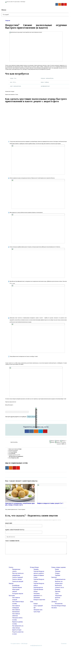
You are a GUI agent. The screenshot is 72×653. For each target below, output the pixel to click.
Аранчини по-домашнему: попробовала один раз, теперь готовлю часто (20, 504)
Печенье (57, 589)
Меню (3, 10)
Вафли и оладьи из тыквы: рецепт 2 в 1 (50, 503)
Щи (34, 607)
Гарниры (36, 569)
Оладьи (57, 573)
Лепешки (57, 571)
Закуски (7, 20)
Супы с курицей (38, 605)
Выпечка (54, 577)
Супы (31, 601)
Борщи (36, 603)
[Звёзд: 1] (52, 441)
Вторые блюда (34, 567)
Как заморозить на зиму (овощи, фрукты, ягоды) (17, 628)
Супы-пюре (37, 611)
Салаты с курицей (17, 577)
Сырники (57, 575)
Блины (57, 569)
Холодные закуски (17, 593)
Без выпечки (58, 603)
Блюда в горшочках (39, 599)
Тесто (56, 599)
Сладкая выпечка (60, 579)
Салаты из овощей (17, 581)
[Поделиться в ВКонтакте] (31, 431)
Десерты (54, 601)
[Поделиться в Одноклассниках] (36, 431)
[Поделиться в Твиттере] (40, 431)
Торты (57, 593)
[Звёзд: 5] (58, 442)
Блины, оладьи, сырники (59, 567)
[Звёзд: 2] (57, 441)
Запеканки (37, 597)
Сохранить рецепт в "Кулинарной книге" (17, 411)
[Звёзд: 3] (63, 441)
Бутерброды (15, 585)
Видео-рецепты (32, 416)
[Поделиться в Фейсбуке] (27, 431)
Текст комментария (12, 541)
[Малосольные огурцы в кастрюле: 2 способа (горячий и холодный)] (36, 408)
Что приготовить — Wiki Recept (19, 643)
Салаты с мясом (17, 579)
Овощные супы (38, 609)
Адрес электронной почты (14, 530)
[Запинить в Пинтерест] (45, 431)
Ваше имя (8, 523)
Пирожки (57, 591)
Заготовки (12, 595)
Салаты (11, 567)
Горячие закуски (17, 587)
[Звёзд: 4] (52, 442)
